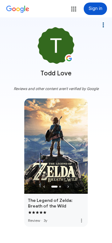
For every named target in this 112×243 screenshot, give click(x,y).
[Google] (17, 9)
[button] (74, 9)
